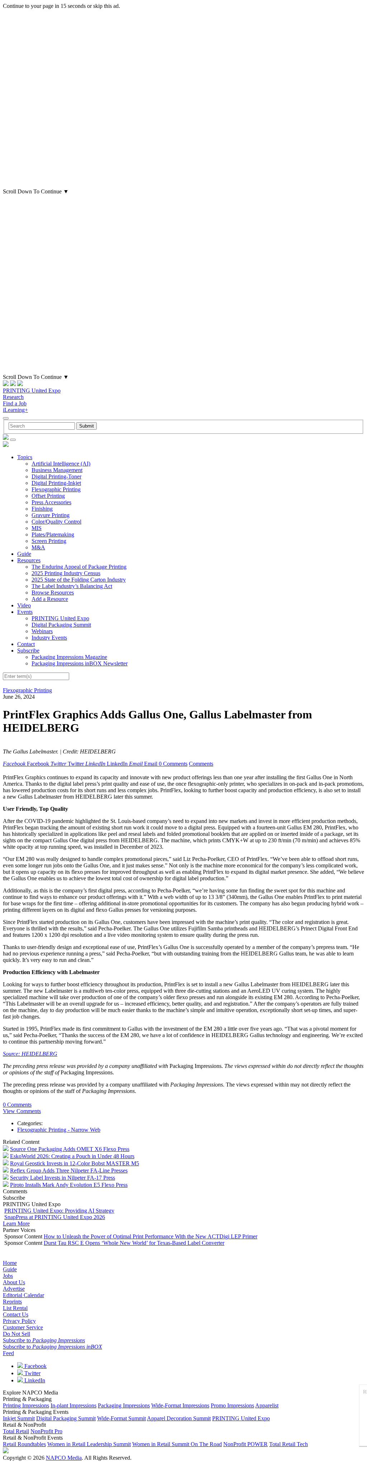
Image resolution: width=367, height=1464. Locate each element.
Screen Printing (49, 541)
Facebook (35, 1366)
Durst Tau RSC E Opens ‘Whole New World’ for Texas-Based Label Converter (134, 1243)
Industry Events (49, 638)
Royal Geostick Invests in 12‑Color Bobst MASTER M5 (74, 1163)
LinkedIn (34, 1380)
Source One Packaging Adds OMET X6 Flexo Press (69, 1149)
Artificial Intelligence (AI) (61, 464)
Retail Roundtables (24, 1444)
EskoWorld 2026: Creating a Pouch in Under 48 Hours (72, 1156)
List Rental (15, 1308)
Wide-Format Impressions (180, 1405)
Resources (28, 560)
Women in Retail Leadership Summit (89, 1444)
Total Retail (16, 1431)
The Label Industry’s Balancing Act (72, 586)
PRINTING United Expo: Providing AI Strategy (59, 1211)
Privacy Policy (19, 1321)
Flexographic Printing (56, 489)
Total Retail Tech (288, 1444)
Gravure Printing (51, 515)
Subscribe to (44, 1340)
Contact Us (15, 1314)
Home (10, 1263)
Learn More (16, 1223)
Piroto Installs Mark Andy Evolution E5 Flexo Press (69, 1185)
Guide (24, 554)
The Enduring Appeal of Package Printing (79, 567)
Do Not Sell (16, 1334)
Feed (8, 1353)
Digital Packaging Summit (61, 625)
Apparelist (266, 1405)
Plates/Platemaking (53, 534)
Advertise (14, 1289)
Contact (26, 644)
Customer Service (23, 1327)
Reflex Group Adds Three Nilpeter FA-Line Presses (69, 1170)
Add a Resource (50, 599)
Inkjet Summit (19, 1418)
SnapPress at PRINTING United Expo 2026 (54, 1217)
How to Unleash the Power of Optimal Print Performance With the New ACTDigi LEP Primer (150, 1236)
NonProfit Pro (46, 1431)
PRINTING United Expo (32, 390)
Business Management (57, 470)
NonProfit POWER (245, 1444)
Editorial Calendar (23, 1295)
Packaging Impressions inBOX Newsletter (80, 663)
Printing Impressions (26, 1405)
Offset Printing (48, 496)
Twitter (31, 1373)
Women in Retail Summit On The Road (177, 1444)
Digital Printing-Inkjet (56, 483)
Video (24, 605)
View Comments (22, 1111)
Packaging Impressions (124, 1405)
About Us (14, 1282)
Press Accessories (51, 502)
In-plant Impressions (73, 1405)
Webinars (42, 631)
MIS (37, 528)
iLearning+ (15, 410)
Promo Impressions (232, 1405)
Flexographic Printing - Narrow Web (58, 1130)
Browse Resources (53, 592)
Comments (201, 764)
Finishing (42, 509)
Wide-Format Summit (121, 1418)
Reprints (12, 1302)
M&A (38, 547)
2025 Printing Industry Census (66, 573)
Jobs (8, 1276)
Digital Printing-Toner (56, 476)
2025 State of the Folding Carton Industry (79, 580)
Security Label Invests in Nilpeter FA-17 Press (62, 1178)
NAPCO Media (64, 1458)
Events (25, 612)
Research (13, 397)
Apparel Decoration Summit (179, 1418)
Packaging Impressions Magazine (69, 657)
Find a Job (15, 403)
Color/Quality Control (56, 522)
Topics (24, 457)
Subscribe (28, 650)
